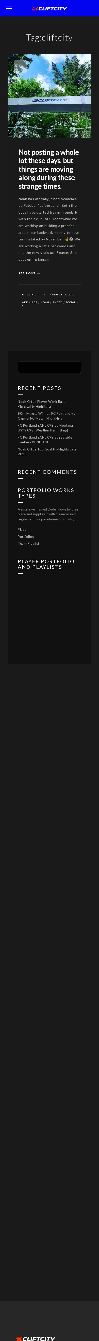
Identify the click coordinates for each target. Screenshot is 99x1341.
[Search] (73, 367)
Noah (45, 302)
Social (71, 302)
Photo (57, 302)
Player (23, 529)
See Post (27, 273)
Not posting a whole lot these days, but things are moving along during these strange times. (49, 169)
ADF (25, 302)
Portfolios (26, 537)
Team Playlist (28, 543)
